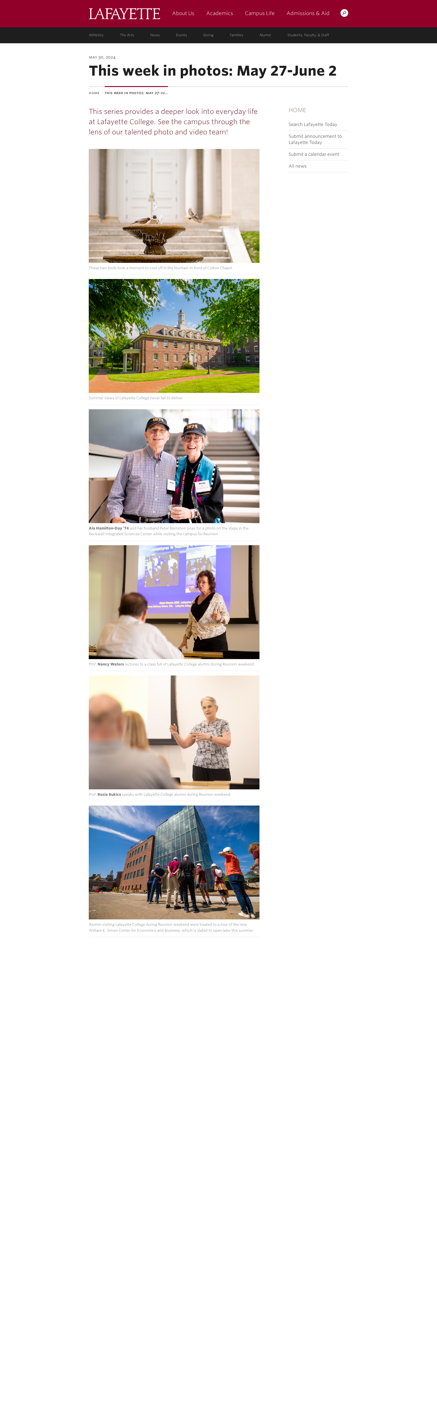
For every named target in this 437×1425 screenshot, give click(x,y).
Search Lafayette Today (313, 124)
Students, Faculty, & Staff (308, 35)
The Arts (127, 35)
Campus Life (260, 13)
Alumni (265, 35)
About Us (183, 13)
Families (236, 35)
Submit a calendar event (314, 154)
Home (94, 93)
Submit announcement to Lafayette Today (315, 139)
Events (181, 35)
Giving (208, 35)
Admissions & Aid (308, 13)
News (155, 35)
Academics (219, 13)
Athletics (96, 35)
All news (298, 166)
